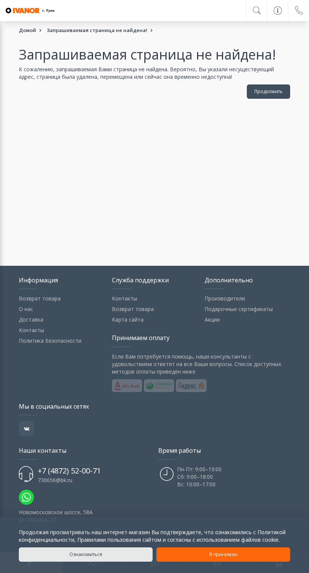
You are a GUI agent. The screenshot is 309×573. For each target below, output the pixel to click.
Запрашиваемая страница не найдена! (97, 30)
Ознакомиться (85, 554)
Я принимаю (223, 554)
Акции (212, 319)
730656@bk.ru (55, 480)
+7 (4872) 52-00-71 (69, 471)
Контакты (31, 330)
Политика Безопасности (50, 340)
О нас (26, 309)
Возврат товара (40, 298)
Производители (225, 298)
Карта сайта (128, 319)
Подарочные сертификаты (239, 309)
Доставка (31, 319)
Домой (27, 30)
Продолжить (268, 91)
